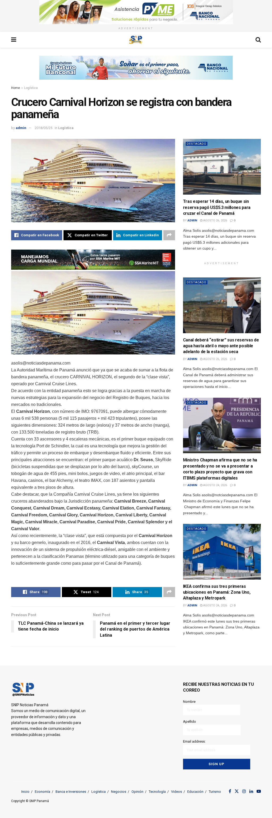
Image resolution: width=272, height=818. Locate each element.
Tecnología (157, 792)
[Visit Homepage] (136, 40)
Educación (195, 792)
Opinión (137, 792)
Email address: (194, 741)
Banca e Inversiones (71, 792)
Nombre (189, 702)
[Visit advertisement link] (136, 12)
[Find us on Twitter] (237, 791)
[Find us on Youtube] (259, 791)
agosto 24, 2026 (214, 485)
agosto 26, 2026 (214, 220)
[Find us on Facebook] (230, 791)
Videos (176, 792)
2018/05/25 (43, 128)
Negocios (118, 792)
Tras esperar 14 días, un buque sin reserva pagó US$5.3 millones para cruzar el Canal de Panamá (216, 207)
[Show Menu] (13, 40)
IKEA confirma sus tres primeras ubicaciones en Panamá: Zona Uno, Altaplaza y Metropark (216, 592)
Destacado (196, 143)
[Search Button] (258, 40)
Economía (42, 792)
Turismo (215, 792)
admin (21, 128)
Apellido (189, 721)
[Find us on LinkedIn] (251, 791)
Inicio (25, 792)
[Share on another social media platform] (169, 235)
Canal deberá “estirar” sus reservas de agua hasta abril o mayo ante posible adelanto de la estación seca (221, 345)
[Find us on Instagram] (244, 791)
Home (15, 88)
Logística (31, 88)
